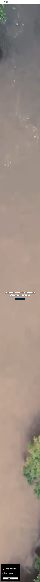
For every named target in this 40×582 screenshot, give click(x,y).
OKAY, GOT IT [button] (10, 578)
